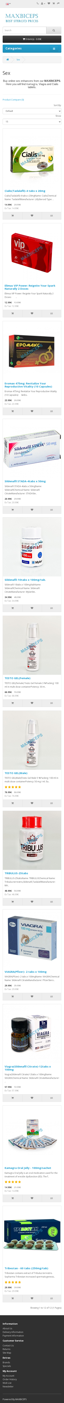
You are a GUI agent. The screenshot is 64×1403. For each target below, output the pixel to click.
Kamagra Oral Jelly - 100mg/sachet (28, 1168)
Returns (6, 1349)
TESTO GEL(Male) (16, 773)
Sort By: (57, 105)
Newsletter (8, 1386)
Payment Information (13, 1335)
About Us (7, 1328)
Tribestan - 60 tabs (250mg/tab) (26, 1268)
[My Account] (43, 3)
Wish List (7, 1382)
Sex (18, 59)
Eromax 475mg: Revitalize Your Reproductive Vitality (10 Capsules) (28, 385)
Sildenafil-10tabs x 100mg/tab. (25, 579)
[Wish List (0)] (49, 3)
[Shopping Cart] (53, 3)
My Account (8, 1375)
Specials (7, 1366)
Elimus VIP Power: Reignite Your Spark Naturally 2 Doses (30, 287)
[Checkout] (58, 3)
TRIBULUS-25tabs (16, 873)
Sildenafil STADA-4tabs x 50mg (25, 481)
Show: (58, 115)
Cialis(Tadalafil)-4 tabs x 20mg (25, 191)
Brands (6, 1362)
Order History (10, 1379)
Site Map (7, 1352)
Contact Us (8, 1345)
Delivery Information (13, 1332)
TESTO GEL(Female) (17, 678)
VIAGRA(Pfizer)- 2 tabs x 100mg (26, 971)
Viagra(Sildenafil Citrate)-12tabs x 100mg (28, 1068)
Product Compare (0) (13, 99)
